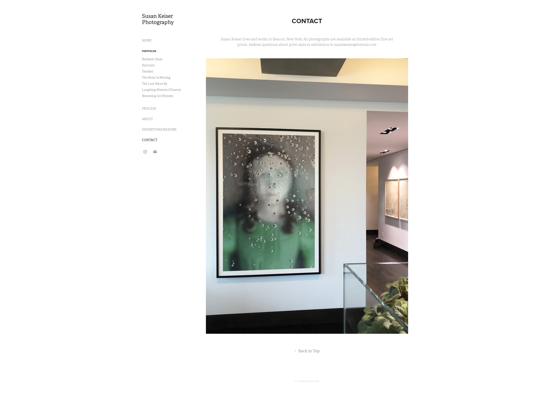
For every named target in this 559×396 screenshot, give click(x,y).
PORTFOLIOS (149, 51)
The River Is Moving (156, 78)
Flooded (147, 71)
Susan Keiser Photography (158, 19)
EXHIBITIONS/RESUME (159, 129)
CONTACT (149, 140)
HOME (147, 40)
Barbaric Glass (152, 59)
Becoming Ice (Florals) (157, 96)
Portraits (148, 65)
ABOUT (147, 119)
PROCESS (149, 109)
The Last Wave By (154, 84)
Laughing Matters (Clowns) (161, 90)
